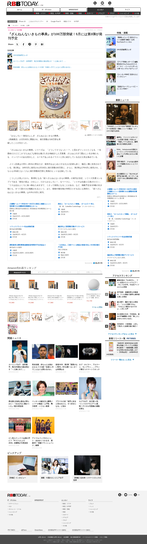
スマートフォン (13, 503)
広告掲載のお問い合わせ (55, 537)
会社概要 (66, 537)
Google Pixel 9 (56, 21)
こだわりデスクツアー (35, 21)
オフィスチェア (43, 272)
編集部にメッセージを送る (94, 135)
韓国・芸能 (69, 13)
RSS (139, 494)
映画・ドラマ (40, 13)
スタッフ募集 (103, 537)
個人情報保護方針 (76, 537)
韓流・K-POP (55, 13)
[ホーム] (8, 25)
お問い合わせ (42, 537)
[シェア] (23, 44)
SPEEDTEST (73, 10)
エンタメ (100, 10)
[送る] (29, 44)
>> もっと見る (97, 307)
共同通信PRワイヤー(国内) (57, 530)
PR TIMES (11, 530)
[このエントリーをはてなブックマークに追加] (42, 44)
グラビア (101, 13)
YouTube (130, 494)
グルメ (92, 503)
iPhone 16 (22, 21)
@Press (24, 530)
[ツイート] (17, 44)
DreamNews (39, 530)
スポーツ (90, 13)
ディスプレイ (66, 272)
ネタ (10, 506)
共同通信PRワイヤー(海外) (81, 530)
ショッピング (124, 13)
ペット (92, 506)
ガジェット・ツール (15, 509)
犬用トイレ (90, 272)
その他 (136, 13)
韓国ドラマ (67, 21)
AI (47, 21)
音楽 (80, 13)
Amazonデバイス (20, 272)
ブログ (112, 13)
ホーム (19, 10)
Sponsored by (88, 263)
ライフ (127, 10)
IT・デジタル (46, 10)
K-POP (76, 21)
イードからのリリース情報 (90, 537)
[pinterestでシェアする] (35, 44)
